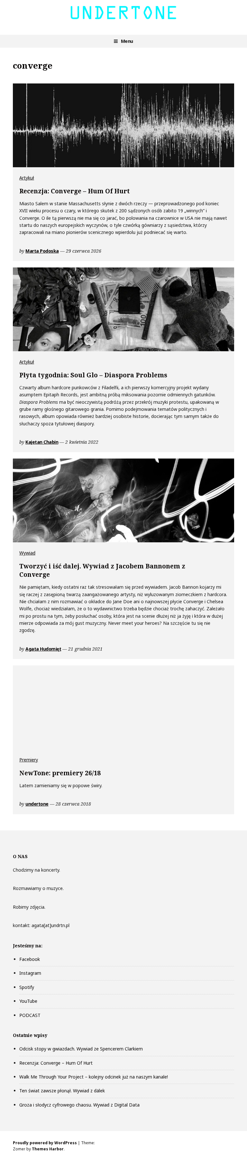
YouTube (28, 1001)
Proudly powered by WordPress (45, 1143)
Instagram (30, 973)
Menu (127, 41)
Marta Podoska (42, 251)
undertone (37, 804)
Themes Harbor (48, 1149)
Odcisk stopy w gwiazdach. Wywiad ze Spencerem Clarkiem (81, 1049)
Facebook (29, 959)
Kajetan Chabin (41, 442)
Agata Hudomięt (43, 649)
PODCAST (30, 1015)
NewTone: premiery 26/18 (60, 773)
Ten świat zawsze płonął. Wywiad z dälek (62, 1091)
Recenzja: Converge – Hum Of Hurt (74, 191)
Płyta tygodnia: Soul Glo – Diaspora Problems (93, 375)
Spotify (26, 987)
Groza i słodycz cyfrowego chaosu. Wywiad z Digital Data (79, 1105)
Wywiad (27, 553)
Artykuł (26, 178)
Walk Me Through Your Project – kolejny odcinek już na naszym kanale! (93, 1077)
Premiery (28, 760)
